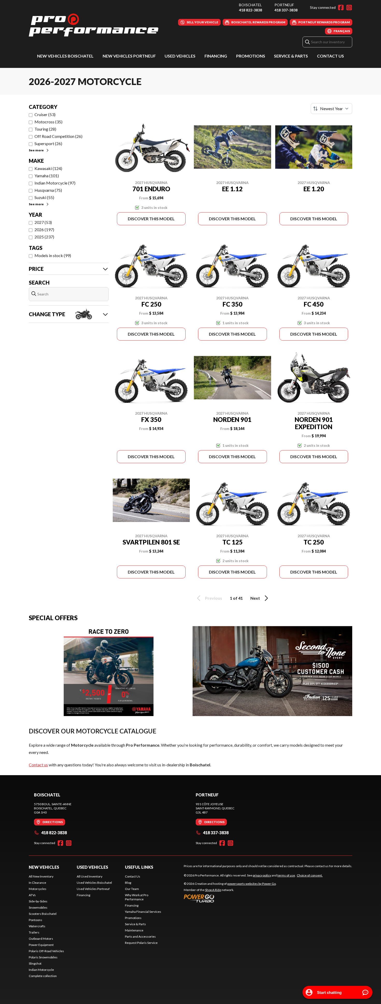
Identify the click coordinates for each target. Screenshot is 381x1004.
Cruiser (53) (44, 114)
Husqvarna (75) (48, 190)
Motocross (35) (48, 121)
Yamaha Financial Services (143, 912)
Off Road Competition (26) (58, 136)
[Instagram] (349, 7)
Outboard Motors (41, 939)
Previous (213, 598)
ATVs (32, 895)
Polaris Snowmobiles (43, 957)
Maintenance (134, 930)
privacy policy (262, 875)
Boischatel (250, 5)
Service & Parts (291, 55)
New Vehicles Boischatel (65, 55)
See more (36, 150)
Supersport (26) (48, 143)
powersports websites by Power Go (251, 884)
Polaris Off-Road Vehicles (46, 951)
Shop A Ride (213, 890)
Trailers (34, 932)
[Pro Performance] (93, 25)
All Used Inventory (89, 876)
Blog (128, 883)
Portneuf (284, 5)
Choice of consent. (310, 875)
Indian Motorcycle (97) (54, 182)
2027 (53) (43, 222)
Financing (215, 55)
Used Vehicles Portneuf (93, 889)
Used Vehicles (180, 55)
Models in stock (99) (52, 255)
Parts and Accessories (140, 936)
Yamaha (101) (46, 175)
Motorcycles (37, 889)
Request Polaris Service (141, 943)
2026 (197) (44, 229)
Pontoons (35, 920)
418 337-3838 (286, 10)
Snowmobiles (38, 907)
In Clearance (37, 883)
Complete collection (43, 976)
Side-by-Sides (38, 901)
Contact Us (330, 55)
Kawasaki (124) (48, 168)
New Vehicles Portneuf (129, 55)
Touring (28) (45, 128)
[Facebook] (341, 7)
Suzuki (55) (44, 197)
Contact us (38, 764)
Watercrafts (37, 926)
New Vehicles (44, 867)
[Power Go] (230, 898)
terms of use (286, 875)
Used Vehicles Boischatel (94, 883)
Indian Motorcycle (41, 970)
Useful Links (139, 867)
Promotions (250, 55)
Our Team (132, 889)
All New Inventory (41, 876)
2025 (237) (44, 236)
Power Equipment (41, 945)
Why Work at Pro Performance (136, 897)
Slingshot (35, 963)
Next (255, 598)
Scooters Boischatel (43, 914)
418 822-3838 (250, 10)
